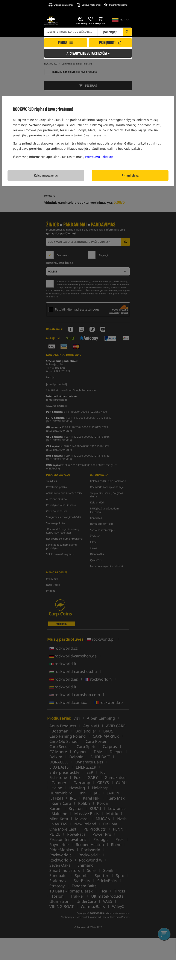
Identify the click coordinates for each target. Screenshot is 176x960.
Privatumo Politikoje (99, 157)
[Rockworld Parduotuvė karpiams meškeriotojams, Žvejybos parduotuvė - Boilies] (51, 21)
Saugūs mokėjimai (91, 4)
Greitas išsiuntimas (63, 4)
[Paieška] (127, 32)
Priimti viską (130, 175)
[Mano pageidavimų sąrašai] (90, 19)
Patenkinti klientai (118, 4)
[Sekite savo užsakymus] (80, 19)
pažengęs (110, 32)
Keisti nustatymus (46, 175)
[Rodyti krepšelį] (101, 19)
